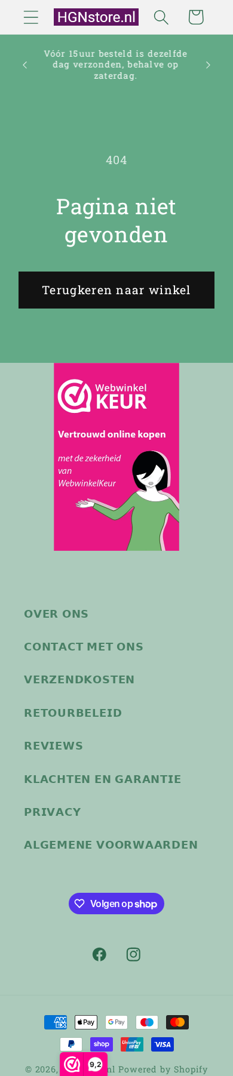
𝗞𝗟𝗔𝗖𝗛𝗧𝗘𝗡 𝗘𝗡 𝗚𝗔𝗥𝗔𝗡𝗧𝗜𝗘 (103, 779)
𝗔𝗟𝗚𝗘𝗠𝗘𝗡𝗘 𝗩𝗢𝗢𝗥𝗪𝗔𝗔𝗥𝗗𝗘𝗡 (111, 844)
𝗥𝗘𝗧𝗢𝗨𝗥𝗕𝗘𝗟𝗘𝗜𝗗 (73, 712)
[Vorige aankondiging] (25, 65)
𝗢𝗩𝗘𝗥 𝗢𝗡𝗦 (56, 613)
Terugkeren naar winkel (116, 289)
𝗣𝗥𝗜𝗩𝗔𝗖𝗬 (52, 811)
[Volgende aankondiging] (208, 65)
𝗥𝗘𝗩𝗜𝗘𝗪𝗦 (53, 745)
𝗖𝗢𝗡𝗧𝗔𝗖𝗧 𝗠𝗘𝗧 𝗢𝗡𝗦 (84, 646)
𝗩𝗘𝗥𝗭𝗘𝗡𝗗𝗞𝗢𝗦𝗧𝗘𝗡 (79, 679)
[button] (31, 17)
